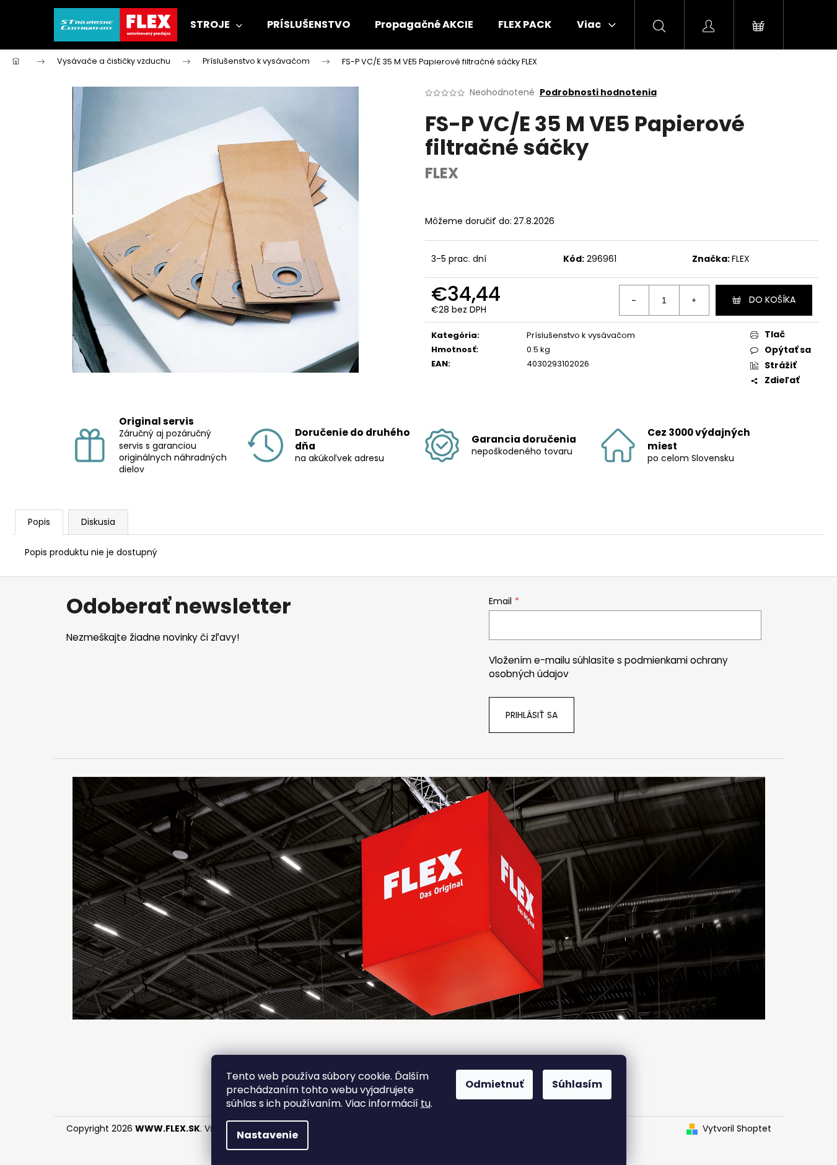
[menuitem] (216, 25)
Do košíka (772, 299)
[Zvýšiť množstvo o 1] (694, 300)
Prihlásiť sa (532, 715)
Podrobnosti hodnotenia (598, 92)
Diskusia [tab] (98, 522)
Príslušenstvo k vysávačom (581, 335)
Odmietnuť (494, 1084)
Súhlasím (577, 1084)
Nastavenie (267, 1135)
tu (426, 1103)
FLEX (741, 259)
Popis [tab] (39, 522)
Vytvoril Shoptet (737, 1129)
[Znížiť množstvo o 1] (634, 300)
